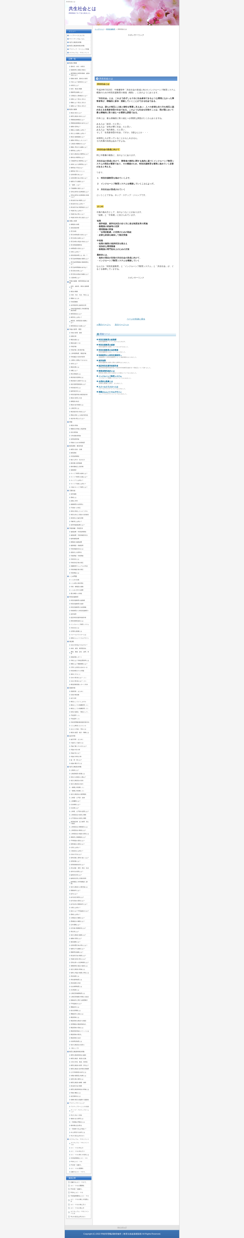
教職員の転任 (75, 401)
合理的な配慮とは (106, 381)
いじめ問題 (73, 576)
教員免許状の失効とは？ (78, 411)
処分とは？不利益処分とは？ (80, 911)
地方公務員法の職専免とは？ (80, 154)
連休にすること (76, 674)
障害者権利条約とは (107, 371)
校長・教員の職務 (76, 89)
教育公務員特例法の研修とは (80, 1089)
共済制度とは (75, 990)
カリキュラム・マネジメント (79, 52)
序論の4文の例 (75, 749)
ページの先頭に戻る (136, 319)
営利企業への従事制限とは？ (80, 962)
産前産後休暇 (75, 228)
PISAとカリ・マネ (76, 1161)
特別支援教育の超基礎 (107, 339)
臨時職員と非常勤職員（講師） (79, 882)
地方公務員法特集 (75, 42)
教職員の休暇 (75, 224)
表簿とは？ (74, 363)
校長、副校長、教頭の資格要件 (80, 287)
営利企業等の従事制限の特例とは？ (80, 196)
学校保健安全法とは (77, 549)
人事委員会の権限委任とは (79, 827)
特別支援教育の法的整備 (108, 350)
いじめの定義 (75, 580)
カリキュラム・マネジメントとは (80, 1143)
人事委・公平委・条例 (78, 797)
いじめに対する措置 (77, 590)
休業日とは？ (75, 85)
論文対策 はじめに (77, 739)
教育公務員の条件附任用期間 (80, 1069)
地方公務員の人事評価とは (79, 887)
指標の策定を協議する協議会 (80, 1099)
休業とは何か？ (76, 252)
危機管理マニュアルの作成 (79, 566)
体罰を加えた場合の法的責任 (80, 514)
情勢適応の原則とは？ (78, 844)
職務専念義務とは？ (77, 92)
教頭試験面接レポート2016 (79, 684)
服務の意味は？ (76, 126)
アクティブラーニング (77, 1103)
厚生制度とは (75, 976)
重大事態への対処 (76, 593)
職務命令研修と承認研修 (78, 429)
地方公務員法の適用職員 (78, 794)
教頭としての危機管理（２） (80, 708)
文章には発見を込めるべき (79, 667)
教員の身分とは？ (76, 113)
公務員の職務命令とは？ (78, 143)
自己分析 (73, 698)
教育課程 (73, 453)
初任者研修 (74, 432)
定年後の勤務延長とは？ (78, 928)
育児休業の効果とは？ (78, 238)
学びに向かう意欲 (76, 1115)
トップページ (99, 29)
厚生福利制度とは (76, 979)
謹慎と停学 (74, 501)
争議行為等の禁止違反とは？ (80, 217)
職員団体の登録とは (77, 1027)
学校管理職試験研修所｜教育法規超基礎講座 (121, 1234)
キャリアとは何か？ (77, 480)
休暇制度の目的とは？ (78, 248)
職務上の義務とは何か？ (78, 130)
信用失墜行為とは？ (77, 174)
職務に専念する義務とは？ (79, 147)
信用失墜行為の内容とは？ (79, 178)
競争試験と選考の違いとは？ (80, 857)
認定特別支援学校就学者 (108, 366)
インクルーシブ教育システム (110, 376)
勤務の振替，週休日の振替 (79, 78)
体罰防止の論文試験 (77, 518)
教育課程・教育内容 (76, 446)
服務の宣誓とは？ (76, 938)
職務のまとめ (75, 298)
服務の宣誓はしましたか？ (79, 140)
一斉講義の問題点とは (78, 1122)
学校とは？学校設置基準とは (80, 660)
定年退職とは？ (76, 924)
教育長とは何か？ (76, 317)
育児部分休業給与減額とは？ (80, 274)
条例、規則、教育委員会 (78, 648)
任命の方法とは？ (76, 854)
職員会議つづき (76, 343)
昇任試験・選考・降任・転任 (80, 868)
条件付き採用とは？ (77, 871)
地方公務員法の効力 (77, 784)
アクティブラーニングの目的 (80, 1106)
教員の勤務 (73, 63)
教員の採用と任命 (76, 398)
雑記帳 (71, 641)
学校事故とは (75, 573)
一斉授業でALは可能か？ (78, 1129)
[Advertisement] (136, 54)
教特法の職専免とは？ (78, 157)
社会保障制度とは (76, 986)
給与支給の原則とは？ (78, 900)
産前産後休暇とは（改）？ (79, 255)
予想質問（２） (76, 718)
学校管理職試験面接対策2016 (80, 722)
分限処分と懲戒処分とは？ (79, 95)
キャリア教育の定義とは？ (79, 477)
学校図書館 (74, 302)
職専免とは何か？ (76, 150)
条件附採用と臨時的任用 (78, 305)
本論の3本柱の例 (76, 756)
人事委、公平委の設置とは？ (80, 811)
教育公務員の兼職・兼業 (78, 1082)
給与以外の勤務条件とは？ (79, 904)
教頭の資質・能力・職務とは (80, 732)
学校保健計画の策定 (77, 569)
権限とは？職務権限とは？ (79, 664)
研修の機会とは (76, 1093)
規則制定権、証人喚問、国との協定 (80, 822)
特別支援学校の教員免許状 (79, 394)
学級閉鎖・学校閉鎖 (77, 555)
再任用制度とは (76, 374)
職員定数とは (75, 367)
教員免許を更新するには (78, 381)
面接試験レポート (76, 657)
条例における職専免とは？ (79, 164)
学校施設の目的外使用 (78, 357)
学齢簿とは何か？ (76, 521)
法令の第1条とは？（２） (79, 681)
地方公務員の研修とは (78, 969)
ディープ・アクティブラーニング (80, 1110)
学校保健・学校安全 (76, 528)
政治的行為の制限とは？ (78, 200)
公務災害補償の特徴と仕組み (80, 996)
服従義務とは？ (76, 942)
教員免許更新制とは (77, 377)
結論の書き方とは (76, 763)
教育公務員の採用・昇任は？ (80, 1065)
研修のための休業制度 (78, 442)
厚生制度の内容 (76, 983)
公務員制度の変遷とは (78, 773)
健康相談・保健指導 (77, 545)
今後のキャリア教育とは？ (79, 487)
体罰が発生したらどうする (79, 511)
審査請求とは (75, 1007)
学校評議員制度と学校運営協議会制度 (80, 309)
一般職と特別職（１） (78, 787)
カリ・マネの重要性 (77, 1168)
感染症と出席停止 (76, 552)
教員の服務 (73, 109)
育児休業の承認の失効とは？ (80, 241)
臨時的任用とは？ (76, 875)
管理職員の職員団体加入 (78, 1024)
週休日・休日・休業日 (78, 66)
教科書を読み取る (76, 1125)
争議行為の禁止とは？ (78, 214)
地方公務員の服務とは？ (78, 935)
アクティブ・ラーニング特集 (79, 49)
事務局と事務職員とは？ (78, 837)
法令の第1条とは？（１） (79, 677)
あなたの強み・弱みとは (78, 729)
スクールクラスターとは (108, 387)
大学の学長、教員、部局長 (79, 1062)
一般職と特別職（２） (78, 791)
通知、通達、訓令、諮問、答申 (80, 652)
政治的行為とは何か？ (78, 204)
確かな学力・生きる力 (78, 459)
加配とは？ (74, 370)
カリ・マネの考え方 (77, 1148)
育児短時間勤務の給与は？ (79, 267)
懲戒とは (73, 497)
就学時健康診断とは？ (78, 525)
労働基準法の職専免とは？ (79, 161)
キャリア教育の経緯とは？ (79, 473)
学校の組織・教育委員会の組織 (79, 282)
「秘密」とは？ (76, 185)
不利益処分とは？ (76, 1003)
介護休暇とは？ (76, 277)
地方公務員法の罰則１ (78, 1045)
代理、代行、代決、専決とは (80, 295)
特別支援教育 (110, 29)
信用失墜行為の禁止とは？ (79, 945)
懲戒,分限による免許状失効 (79, 415)
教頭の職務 (74, 291)
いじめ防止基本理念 (77, 583)
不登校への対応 (76, 507)
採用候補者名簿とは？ (78, 864)
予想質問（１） (76, 715)
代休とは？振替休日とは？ (79, 82)
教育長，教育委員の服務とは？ (79, 321)
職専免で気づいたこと (78, 171)
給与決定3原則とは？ (77, 897)
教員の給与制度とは (77, 405)
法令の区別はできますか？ (79, 645)
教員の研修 (74, 425)
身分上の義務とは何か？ (78, 133)
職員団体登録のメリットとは (80, 1031)
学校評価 (73, 346)
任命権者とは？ (76, 804)
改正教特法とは (76, 1096)
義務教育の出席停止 (77, 504)
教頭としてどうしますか (78, 701)
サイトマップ (122, 1227)
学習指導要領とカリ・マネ (79, 1158)
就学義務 (73, 494)
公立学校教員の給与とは (78, 1072)
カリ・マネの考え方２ (78, 1151)
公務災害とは (75, 408)
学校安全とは (75, 559)
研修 (70, 422)
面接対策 (72, 688)
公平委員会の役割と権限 (78, 818)
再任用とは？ (75, 931)
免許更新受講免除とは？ (78, 384)
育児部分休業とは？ (77, 271)
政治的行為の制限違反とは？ (80, 207)
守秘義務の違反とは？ (78, 188)
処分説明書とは (76, 1010)
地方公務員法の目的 (77, 780)
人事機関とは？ (76, 801)
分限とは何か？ (76, 907)
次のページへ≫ (122, 324)
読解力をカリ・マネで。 (78, 1172)
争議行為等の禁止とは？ (78, 959)
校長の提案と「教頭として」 (80, 712)
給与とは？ (74, 894)
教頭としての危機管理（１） (80, 705)
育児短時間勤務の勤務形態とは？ (80, 263)
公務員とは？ (75, 770)
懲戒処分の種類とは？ (78, 921)
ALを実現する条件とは (78, 1132)
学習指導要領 (75, 456)
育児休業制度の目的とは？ (79, 234)
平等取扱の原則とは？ (78, 840)
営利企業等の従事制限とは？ (80, 191)
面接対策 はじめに (77, 691)
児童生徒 (72, 490)
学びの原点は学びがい (78, 1135)
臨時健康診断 (75, 538)
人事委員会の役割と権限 (78, 815)
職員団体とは (75, 1017)
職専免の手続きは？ (77, 167)
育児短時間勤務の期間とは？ (80, 258)
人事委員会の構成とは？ (78, 830)
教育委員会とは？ (76, 314)
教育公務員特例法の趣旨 (78, 1055)
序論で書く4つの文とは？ (79, 746)
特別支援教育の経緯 (107, 345)
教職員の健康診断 (76, 542)
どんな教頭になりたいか (78, 725)
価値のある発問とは (77, 1118)
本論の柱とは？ (76, 753)
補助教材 (73, 470)
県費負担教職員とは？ (78, 119)
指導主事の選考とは (77, 1079)
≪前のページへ (103, 324)
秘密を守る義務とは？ (78, 181)
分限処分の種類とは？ (78, 918)
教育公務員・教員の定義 (78, 1058)
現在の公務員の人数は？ (78, 777)
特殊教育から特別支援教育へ (110, 355)
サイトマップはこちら (77, 39)
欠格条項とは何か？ (77, 851)
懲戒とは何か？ (76, 914)
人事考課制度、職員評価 (78, 353)
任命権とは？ (75, 808)
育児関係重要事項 (76, 245)
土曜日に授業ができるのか (79, 360)
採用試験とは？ (76, 861)
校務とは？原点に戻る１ (78, 99)
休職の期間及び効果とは (78, 1075)
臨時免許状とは (76, 391)
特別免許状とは (76, 387)
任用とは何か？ (76, 847)
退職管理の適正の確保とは (79, 966)
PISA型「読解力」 (76, 1165)
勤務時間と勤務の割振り (78, 70)
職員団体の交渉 (76, 1038)
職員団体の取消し (76, 1034)
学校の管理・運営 (75, 329)
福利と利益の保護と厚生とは (80, 972)
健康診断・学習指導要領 (78, 531)
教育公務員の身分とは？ (78, 116)
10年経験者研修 (76, 435)
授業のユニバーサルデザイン (110, 392)
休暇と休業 (73, 221)
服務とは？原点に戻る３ (78, 106)
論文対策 (72, 736)
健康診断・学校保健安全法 (79, 535)
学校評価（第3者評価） (78, 350)
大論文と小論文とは (77, 743)
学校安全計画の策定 (77, 562)
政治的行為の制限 (76, 1086)
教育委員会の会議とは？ (78, 326)
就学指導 (102, 360)
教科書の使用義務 (76, 463)
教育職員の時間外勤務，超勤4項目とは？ (80, 74)
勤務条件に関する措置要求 (79, 1000)
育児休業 (73, 231)
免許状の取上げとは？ (78, 418)
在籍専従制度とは (76, 1041)
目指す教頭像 (75, 694)
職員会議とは (75, 339)
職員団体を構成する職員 (78, 1021)
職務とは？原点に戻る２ (78, 102)
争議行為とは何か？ (77, 210)
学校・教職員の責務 (77, 586)
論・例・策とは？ (76, 760)
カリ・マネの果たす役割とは (80, 1154)
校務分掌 (73, 336)
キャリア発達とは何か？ (78, 483)
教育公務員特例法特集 (77, 46)
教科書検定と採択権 (77, 466)
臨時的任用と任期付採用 (78, 878)
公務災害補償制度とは (78, 993)
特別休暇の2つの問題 (77, 670)
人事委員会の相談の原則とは (80, 833)
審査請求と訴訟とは (77, 1014)
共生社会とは (82, 8)
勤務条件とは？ (76, 890)
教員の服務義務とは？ (78, 137)
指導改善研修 (75, 439)
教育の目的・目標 (76, 449)
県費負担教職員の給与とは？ (80, 123)
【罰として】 (75, 1048)
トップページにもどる (77, 35)
